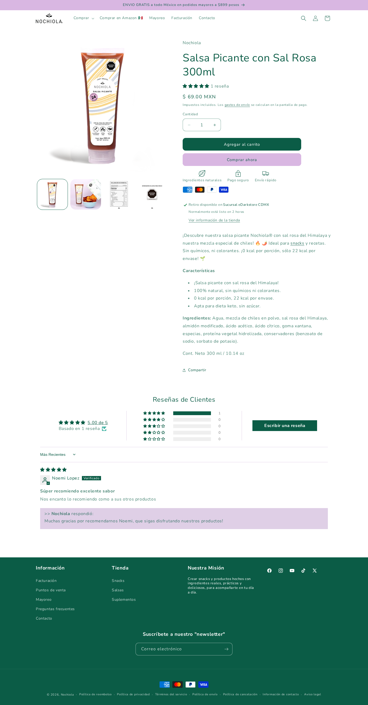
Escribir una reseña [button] (284, 426)
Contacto (44, 618)
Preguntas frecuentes (55, 609)
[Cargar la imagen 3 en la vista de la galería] (119, 194)
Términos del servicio (171, 694)
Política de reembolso (95, 694)
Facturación (46, 580)
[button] (83, 18)
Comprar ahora (242, 159)
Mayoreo (43, 599)
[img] (53, 470)
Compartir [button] (197, 370)
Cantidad (190, 114)
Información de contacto (281, 694)
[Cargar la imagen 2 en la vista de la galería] (85, 194)
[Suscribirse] (226, 649)
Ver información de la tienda (214, 220)
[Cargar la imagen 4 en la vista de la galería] (152, 194)
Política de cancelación (240, 694)
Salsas (118, 589)
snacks (297, 243)
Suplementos (124, 599)
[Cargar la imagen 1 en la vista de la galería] (52, 194)
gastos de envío (237, 105)
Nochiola (67, 695)
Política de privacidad (133, 694)
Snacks (118, 580)
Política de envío (205, 694)
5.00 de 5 (98, 423)
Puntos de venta (51, 589)
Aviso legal (312, 694)
